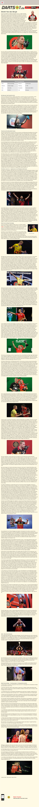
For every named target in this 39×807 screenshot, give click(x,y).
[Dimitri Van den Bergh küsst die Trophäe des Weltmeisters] (19, 447)
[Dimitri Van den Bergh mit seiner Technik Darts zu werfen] (19, 314)
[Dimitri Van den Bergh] (33, 231)
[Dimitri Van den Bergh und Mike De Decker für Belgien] (19, 768)
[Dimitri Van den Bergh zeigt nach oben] (19, 601)
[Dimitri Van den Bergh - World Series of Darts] (19, 122)
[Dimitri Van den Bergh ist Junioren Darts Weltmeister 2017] (19, 346)
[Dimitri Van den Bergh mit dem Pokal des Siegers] (19, 648)
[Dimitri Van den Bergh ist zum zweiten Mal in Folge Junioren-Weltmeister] (19, 71)
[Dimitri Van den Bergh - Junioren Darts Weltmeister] (19, 42)
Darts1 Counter (17, 797)
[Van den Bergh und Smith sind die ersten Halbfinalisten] (19, 674)
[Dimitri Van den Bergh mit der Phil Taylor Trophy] (19, 522)
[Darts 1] (13, 9)
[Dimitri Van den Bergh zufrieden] (19, 198)
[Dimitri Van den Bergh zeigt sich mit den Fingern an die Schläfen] (19, 624)
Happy (2, 226)
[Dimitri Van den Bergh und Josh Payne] (19, 384)
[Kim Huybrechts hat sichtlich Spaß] (19, 735)
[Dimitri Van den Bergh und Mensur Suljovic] (19, 410)
